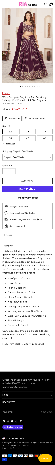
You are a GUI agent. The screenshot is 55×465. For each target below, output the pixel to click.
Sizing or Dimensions (19, 206)
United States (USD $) (15, 438)
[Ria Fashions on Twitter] (21, 422)
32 (10, 131)
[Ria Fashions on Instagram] (8, 422)
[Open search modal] (45, 4)
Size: (6, 126)
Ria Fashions (24, 442)
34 (27, 131)
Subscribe (47, 412)
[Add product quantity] (5, 171)
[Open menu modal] (4, 4)
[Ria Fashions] (27, 4)
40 (27, 138)
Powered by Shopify (10, 448)
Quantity (7, 165)
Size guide (10, 143)
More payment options (27, 197)
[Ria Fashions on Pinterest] (12, 422)
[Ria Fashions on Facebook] (4, 422)
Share (9, 235)
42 (44, 138)
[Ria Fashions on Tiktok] (16, 422)
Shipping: (17, 151)
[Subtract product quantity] (13, 171)
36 (44, 131)
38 (10, 138)
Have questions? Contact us (22, 213)
